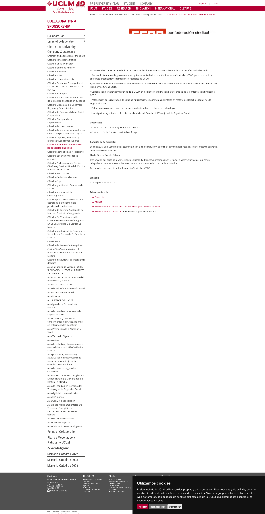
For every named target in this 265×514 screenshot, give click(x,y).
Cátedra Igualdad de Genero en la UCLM (65, 186)
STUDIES (107, 8)
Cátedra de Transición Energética (65, 245)
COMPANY (146, 3)
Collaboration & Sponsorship (110, 14)
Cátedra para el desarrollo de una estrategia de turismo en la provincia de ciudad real (65, 202)
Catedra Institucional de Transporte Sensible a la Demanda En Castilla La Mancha (66, 234)
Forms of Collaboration (61, 431)
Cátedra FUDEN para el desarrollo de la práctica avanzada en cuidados (66, 99)
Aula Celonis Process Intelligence (64, 426)
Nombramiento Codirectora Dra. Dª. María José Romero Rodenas (127, 206)
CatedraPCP (53, 241)
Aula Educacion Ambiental (60, 292)
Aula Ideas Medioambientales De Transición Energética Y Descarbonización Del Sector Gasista (64, 409)
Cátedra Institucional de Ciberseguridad (59, 194)
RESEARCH (124, 8)
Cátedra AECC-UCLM (58, 173)
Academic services (117, 491)
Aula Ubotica (53, 296)
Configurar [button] (175, 506)
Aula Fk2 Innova (55, 396)
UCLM (93, 8)
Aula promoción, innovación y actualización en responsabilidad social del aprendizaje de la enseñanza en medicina (64, 359)
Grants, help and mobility (120, 487)
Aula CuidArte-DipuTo (58, 422)
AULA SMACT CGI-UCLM (60, 300)
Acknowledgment (58, 448)
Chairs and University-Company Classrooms (144, 14)
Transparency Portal (91, 489)
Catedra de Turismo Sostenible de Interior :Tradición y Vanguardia (65, 211)
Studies (113, 476)
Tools (215, 3)
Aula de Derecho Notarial (60, 418)
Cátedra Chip (54, 181)
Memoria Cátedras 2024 (62, 465)
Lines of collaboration (61, 41)
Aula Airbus (53, 339)
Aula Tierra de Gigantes (59, 335)
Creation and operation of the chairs (66, 55)
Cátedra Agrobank (56, 71)
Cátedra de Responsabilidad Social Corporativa (65, 113)
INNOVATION (143, 8)
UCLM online (114, 483)
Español (203, 3)
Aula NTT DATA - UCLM (59, 284)
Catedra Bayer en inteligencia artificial (62, 157)
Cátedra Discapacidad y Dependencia (59, 120)
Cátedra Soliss (54, 75)
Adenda (98, 201)
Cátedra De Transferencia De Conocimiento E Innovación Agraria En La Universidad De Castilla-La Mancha (65, 221)
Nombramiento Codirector (125, 211)
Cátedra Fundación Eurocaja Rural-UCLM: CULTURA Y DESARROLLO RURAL (65, 86)
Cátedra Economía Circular (61, 79)
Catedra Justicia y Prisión (60, 63)
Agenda (86, 485)
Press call (87, 487)
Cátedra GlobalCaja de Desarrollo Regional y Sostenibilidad (65, 106)
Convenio (99, 197)
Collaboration (55, 36)
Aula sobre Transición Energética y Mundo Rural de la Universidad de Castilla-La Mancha (65, 378)
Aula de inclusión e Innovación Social (66, 288)
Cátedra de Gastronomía (60, 126)
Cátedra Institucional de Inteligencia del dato (66, 261)
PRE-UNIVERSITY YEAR (104, 3)
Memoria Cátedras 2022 (62, 454)
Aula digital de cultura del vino (62, 392)
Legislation (87, 491)
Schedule (113, 489)
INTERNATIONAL (165, 8)
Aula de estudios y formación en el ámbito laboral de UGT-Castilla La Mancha (65, 347)
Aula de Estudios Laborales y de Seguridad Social (64, 313)
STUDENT (129, 3)
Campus (86, 481)
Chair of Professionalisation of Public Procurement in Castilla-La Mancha (64, 252)
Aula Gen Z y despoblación (61, 400)
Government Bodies (91, 483)
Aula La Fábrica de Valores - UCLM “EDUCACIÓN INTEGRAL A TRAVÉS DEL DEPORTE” (65, 270)
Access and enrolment (118, 481)
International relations (92, 479)
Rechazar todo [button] (158, 506)
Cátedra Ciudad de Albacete (62, 177)
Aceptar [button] (143, 506)
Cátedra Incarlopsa (57, 93)
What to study (115, 479)
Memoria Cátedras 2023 (62, 459)
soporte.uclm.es (58, 490)
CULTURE (185, 8)
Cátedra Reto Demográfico (61, 59)
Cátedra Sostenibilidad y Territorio (65, 151)
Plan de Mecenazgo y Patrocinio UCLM (61, 440)
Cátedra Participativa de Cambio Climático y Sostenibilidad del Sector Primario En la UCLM (66, 166)
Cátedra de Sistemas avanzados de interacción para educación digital (66, 131)
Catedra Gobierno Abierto (61, 67)
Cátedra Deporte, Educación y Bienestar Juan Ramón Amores (63, 139)
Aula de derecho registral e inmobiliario (61, 369)
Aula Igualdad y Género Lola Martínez (62, 305)
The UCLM (88, 476)
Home (92, 14)
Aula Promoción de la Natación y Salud (64, 330)
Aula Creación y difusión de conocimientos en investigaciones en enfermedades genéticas (65, 321)
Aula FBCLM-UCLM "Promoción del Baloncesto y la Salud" (65, 279)
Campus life (114, 485)
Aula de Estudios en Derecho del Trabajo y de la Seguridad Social (64, 387)
